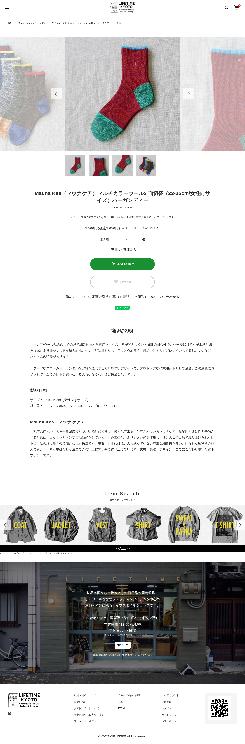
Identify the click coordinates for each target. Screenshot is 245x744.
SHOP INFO (122, 645)
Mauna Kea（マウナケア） (32, 23)
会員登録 (166, 701)
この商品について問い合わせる (155, 297)
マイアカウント (170, 695)
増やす (135, 239)
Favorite (125, 281)
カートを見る (168, 714)
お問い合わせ (168, 721)
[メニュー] (7, 7)
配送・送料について (85, 695)
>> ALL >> (122, 548)
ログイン (166, 708)
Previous (56, 93)
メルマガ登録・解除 (129, 695)
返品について (76, 297)
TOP (10, 23)
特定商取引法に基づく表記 (108, 297)
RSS (120, 701)
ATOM (121, 708)
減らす (117, 239)
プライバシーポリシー (86, 721)
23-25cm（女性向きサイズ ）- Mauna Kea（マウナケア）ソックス (86, 23)
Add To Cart (125, 264)
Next (188, 93)
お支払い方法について (86, 708)
